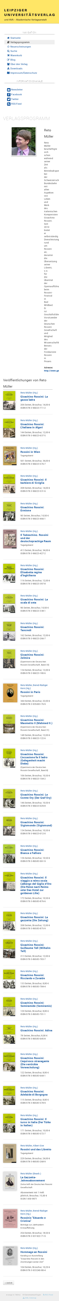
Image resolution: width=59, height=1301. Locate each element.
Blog (12, 59)
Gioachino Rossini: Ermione (32, 508)
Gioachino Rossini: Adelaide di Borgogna (34, 1093)
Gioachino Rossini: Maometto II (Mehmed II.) (36, 721)
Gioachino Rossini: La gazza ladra (34, 398)
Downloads (16, 68)
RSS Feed (49, 1295)
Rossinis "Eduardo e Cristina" (33, 1219)
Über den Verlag (19, 64)
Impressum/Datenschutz (23, 72)
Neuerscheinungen (20, 46)
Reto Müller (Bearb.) (30, 1173)
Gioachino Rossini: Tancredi (32, 628)
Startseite (15, 37)
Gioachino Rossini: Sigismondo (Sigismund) (36, 823)
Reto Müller (26, 685)
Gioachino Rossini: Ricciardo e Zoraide (32, 976)
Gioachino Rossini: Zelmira (32, 656)
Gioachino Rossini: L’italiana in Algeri (32, 425)
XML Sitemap (30, 1298)
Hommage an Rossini (33, 1252)
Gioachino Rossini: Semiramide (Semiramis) (36, 1004)
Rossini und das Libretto (35, 1149)
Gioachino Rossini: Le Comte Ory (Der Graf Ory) (35, 796)
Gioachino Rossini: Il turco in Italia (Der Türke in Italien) (35, 1122)
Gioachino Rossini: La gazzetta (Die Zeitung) (34, 918)
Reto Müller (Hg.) (29, 392)
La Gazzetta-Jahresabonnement (32, 1178)
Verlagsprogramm (20, 42)
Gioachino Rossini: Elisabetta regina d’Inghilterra (32, 572)
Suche (13, 50)
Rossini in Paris (30, 692)
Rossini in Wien (30, 452)
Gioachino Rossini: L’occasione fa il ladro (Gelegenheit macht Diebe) (34, 758)
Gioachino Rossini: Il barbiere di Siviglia (33, 481)
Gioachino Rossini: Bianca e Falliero (32, 851)
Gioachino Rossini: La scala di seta (34, 601)
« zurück (8, 1282)
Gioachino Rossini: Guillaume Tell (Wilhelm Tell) (35, 948)
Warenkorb (16, 55)
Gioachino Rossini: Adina (36, 1030)
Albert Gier (38, 1145)
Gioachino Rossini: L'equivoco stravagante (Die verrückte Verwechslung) (34, 1062)
